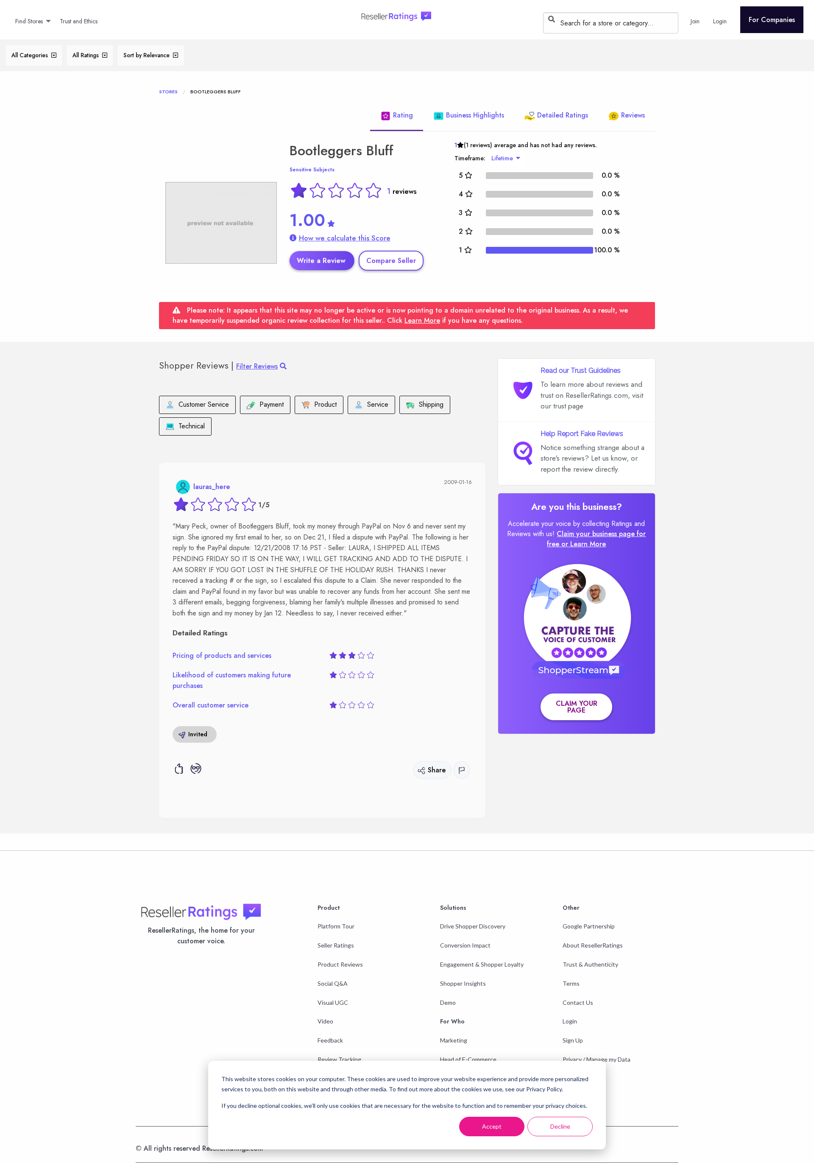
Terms (571, 983)
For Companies (772, 20)
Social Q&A (333, 983)
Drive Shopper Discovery (472, 926)
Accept (492, 1126)
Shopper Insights (463, 983)
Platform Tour (336, 926)
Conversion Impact (465, 945)
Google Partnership (589, 926)
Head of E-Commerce (468, 1059)
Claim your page (576, 707)
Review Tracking (339, 1059)
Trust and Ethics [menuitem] (79, 21)
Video (325, 1021)
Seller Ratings (336, 945)
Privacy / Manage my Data (596, 1059)
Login (570, 1021)
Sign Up (573, 1040)
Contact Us (578, 1002)
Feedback (330, 1040)
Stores (168, 91)
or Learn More (583, 544)
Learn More (422, 320)
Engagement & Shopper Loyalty (482, 964)
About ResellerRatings (593, 945)
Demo (448, 1002)
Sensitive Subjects (312, 169)
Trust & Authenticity (590, 964)
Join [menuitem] (695, 21)
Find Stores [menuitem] (29, 21)
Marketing (453, 1040)
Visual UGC (333, 1002)
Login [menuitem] (720, 21)
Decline (560, 1126)
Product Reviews (340, 964)
